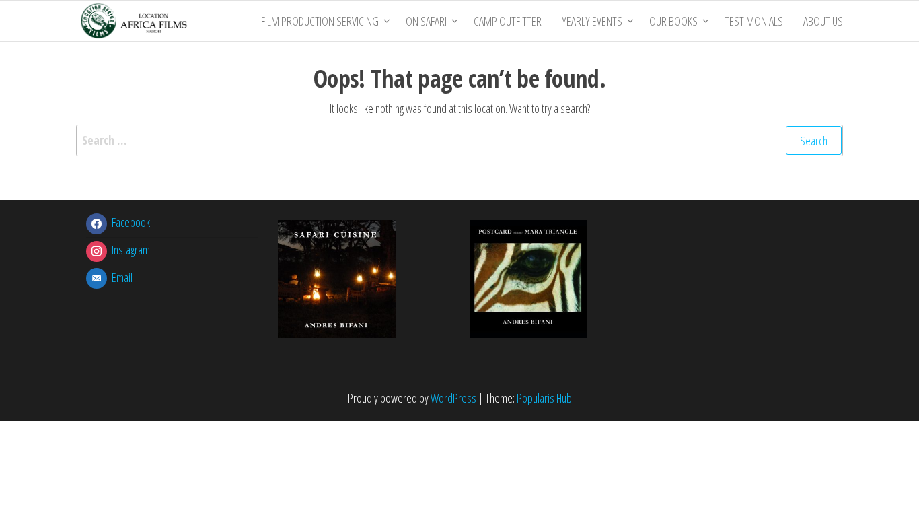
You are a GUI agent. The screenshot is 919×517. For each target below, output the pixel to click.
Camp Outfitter (508, 21)
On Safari (426, 21)
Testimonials (754, 21)
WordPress (453, 398)
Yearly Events (592, 21)
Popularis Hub (544, 398)
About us (823, 21)
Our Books (673, 21)
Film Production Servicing (320, 21)
